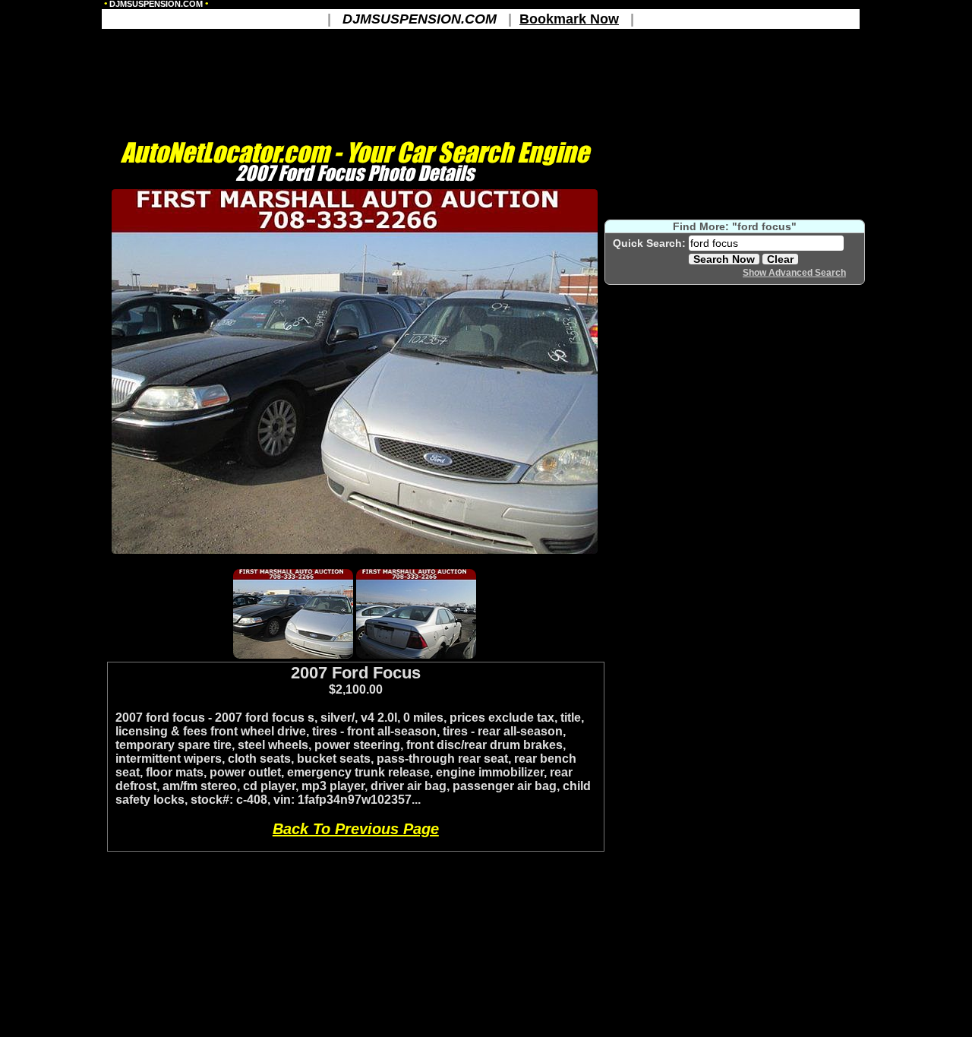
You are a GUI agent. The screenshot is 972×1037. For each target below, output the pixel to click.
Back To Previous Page (356, 828)
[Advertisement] (354, 560)
